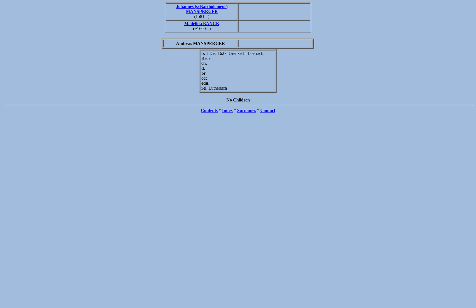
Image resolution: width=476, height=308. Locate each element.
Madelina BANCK (201, 23)
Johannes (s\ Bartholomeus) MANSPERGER (202, 9)
